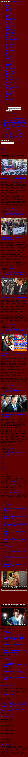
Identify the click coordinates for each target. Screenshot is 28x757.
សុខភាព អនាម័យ (10, 44)
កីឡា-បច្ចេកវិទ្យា (6, 52)
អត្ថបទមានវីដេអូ (8, 213)
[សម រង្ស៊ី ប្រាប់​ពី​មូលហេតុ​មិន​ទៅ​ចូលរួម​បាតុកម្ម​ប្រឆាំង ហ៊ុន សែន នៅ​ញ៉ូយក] (14, 411)
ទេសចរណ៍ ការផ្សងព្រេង (11, 87)
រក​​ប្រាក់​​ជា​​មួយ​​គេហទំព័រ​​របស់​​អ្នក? (8, 685)
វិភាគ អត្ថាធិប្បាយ (10, 71)
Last (4, 468)
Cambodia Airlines (13, 709)
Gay (9, 709)
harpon (2, 706)
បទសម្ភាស (8, 74)
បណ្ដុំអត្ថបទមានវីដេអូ (10, 82)
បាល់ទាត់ (8, 53)
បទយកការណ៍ (9, 76)
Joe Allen (5, 709)
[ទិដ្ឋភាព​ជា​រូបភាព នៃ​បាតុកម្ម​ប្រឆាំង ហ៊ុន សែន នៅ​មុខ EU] (14, 175)
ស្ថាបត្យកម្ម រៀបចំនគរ (11, 25)
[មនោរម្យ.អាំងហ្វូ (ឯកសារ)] (15, 1)
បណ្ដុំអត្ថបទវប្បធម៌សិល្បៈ (11, 39)
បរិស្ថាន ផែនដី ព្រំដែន (10, 19)
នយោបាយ (8, 13)
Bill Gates (7, 710)
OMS (14, 706)
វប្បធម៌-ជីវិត (5, 24)
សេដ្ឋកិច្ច (8, 16)
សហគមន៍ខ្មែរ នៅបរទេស (20, 214)
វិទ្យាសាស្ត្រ (8, 65)
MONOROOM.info (16, 481)
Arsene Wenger (22, 704)
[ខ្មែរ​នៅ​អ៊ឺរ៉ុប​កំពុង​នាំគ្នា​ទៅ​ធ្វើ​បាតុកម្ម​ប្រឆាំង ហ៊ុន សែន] (14, 294)
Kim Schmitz (14, 702)
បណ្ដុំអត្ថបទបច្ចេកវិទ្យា (11, 68)
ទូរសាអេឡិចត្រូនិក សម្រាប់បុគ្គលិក (8, 694)
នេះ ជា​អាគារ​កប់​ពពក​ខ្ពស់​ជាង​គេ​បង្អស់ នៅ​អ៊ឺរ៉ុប (14, 551)
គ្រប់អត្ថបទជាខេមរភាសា (17, 213)
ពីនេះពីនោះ (8, 88)
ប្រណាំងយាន (9, 56)
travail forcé (15, 704)
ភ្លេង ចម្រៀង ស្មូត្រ (10, 29)
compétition (3, 707)
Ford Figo (21, 707)
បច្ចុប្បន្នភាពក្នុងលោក (20, 452)
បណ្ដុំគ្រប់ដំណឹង (9, 22)
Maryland (8, 707)
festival (17, 707)
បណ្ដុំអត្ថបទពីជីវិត (10, 50)
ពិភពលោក (8, 10)
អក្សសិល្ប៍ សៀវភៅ (10, 32)
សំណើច (8, 96)
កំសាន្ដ (4, 84)
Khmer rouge (8, 706)
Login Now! (9, 110)
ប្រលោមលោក (9, 93)
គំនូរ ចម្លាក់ (8, 27)
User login (8, 101)
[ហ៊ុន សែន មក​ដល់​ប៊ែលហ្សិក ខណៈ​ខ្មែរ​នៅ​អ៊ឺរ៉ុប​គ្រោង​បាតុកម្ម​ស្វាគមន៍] (14, 350)
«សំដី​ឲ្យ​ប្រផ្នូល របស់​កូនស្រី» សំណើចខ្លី (13, 671)
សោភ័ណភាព (9, 45)
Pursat (11, 710)
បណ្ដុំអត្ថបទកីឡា (9, 61)
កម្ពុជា (7, 5)
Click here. (15, 113)
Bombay (8, 702)
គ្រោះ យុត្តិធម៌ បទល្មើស (11, 18)
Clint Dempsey (19, 706)
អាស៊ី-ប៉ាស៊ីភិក (9, 9)
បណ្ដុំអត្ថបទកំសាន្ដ (10, 99)
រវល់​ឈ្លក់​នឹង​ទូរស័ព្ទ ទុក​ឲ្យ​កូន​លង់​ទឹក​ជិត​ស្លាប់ (14, 644)
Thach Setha (12, 707)
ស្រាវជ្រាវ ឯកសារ (10, 73)
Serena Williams (4, 704)
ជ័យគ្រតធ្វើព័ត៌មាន (10, 91)
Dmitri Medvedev (15, 703)
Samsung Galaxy (23, 703)
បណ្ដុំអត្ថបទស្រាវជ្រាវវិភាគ (11, 79)
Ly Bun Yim (10, 704)
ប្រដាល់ (8, 55)
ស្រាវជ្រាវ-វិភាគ (6, 70)
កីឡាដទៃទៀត (9, 58)
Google (19, 702)
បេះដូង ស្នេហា (9, 47)
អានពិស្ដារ (3, 217)
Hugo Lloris (8, 703)
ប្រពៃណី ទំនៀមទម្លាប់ (11, 37)
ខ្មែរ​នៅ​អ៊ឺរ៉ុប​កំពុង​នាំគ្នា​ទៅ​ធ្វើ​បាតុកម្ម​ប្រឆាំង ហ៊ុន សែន (13, 297)
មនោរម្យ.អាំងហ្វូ (11, 208)
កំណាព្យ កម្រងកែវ (10, 94)
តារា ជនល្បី (8, 85)
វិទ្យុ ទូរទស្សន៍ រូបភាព (10, 33)
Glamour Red (3, 702)
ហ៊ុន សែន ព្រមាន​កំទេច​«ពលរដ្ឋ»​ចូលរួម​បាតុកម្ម (15, 539)
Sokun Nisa (20, 709)
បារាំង (7, 7)
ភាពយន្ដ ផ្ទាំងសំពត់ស (11, 35)
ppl (10, 702)
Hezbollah (3, 710)
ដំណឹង (4, 4)
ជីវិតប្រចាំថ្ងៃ (8, 42)
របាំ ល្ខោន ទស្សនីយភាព (11, 30)
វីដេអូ (4, 80)
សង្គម (7, 15)
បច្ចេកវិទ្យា (8, 64)
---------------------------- (11, 12)
